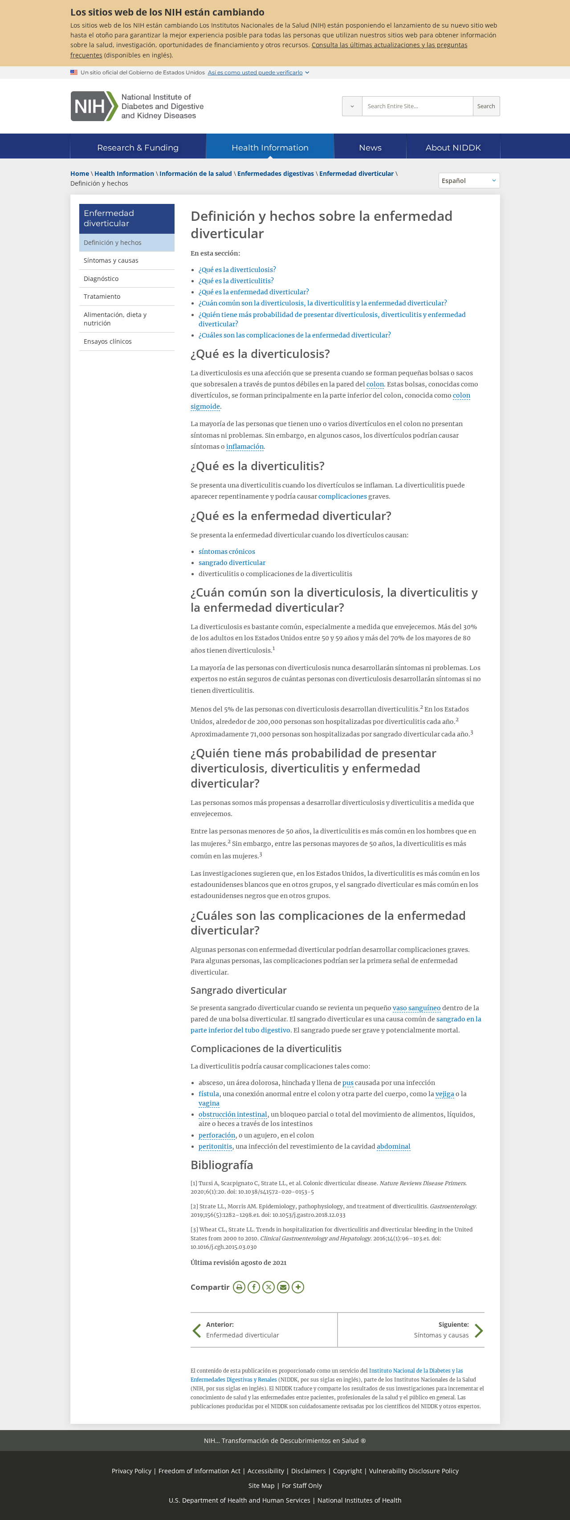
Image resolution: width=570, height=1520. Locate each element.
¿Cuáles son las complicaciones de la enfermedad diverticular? (295, 335)
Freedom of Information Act (199, 1471)
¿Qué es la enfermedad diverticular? (254, 292)
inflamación (245, 447)
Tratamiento (102, 296)
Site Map (261, 1485)
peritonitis (215, 1146)
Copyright (347, 1471)
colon (375, 384)
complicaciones (342, 496)
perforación (217, 1135)
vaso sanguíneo (417, 1008)
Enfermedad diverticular (109, 218)
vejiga (445, 1094)
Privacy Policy (131, 1471)
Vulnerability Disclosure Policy (414, 1471)
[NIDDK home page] (137, 106)
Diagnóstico (101, 278)
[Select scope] (352, 106)
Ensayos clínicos (108, 341)
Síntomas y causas (111, 260)
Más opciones (298, 1287)
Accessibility (266, 1471)
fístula (209, 1094)
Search (486, 106)
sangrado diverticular (232, 563)
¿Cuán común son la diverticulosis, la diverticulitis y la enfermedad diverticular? (323, 303)
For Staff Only (302, 1485)
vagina (209, 1103)
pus (348, 1083)
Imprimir (239, 1287)
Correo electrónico (283, 1287)
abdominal (394, 1146)
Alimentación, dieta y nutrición (115, 319)
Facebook (254, 1287)
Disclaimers (308, 1471)
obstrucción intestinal (233, 1114)
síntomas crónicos (227, 552)
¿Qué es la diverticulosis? (237, 270)
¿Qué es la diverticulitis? (236, 281)
